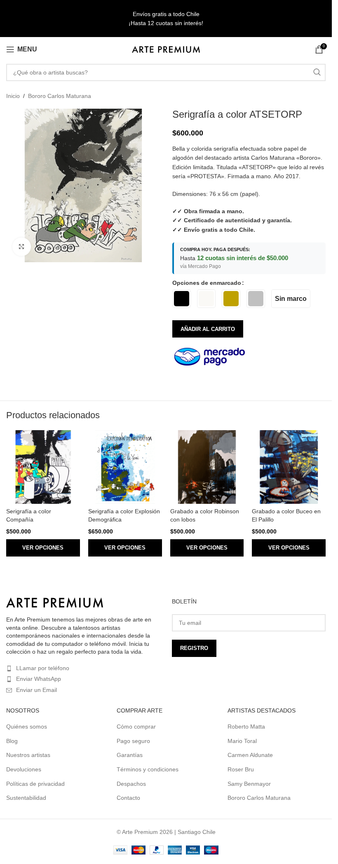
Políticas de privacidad (35, 783)
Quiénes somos (26, 726)
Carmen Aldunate (250, 755)
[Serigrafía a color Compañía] (43, 467)
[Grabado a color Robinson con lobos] (207, 467)
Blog (12, 741)
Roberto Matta (246, 726)
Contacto (128, 797)
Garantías (130, 755)
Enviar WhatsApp (38, 678)
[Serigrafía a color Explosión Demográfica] (125, 467)
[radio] (181, 298)
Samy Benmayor (249, 783)
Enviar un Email (36, 690)
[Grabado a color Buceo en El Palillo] (289, 467)
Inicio (13, 96)
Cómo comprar (136, 726)
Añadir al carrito (208, 329)
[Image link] (54, 602)
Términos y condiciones (147, 769)
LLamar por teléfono (42, 668)
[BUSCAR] (317, 72)
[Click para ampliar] (21, 247)
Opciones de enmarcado (206, 282)
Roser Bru (241, 769)
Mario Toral (242, 741)
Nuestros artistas (28, 755)
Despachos (131, 783)
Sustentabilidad (26, 797)
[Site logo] (166, 49)
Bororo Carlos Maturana (59, 96)
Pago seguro (133, 741)
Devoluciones (23, 769)
